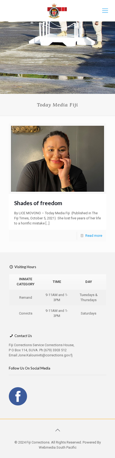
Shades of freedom (38, 203)
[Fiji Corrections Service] (57, 11)
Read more (93, 236)
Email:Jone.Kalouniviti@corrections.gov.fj (40, 355)
